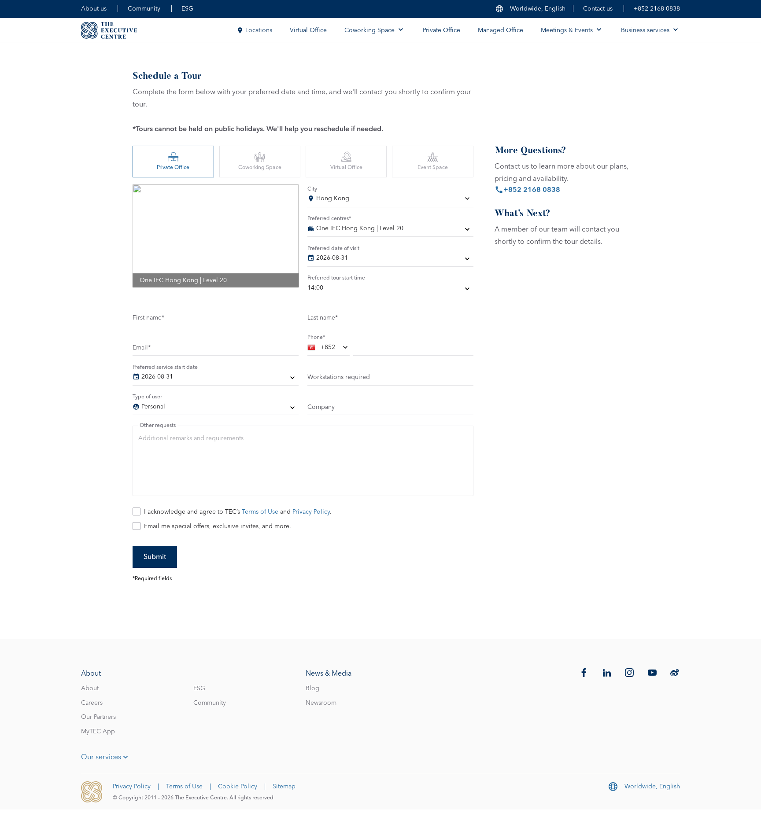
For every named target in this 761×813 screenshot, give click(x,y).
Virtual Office (308, 30)
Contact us (598, 9)
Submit (155, 557)
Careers (92, 703)
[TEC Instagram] (629, 672)
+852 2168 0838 (657, 9)
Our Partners (98, 717)
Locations (258, 30)
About (90, 688)
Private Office (441, 30)
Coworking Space (259, 168)
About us (94, 9)
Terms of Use (260, 512)
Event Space (432, 168)
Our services (101, 757)
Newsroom (321, 703)
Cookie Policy (237, 786)
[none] (390, 230)
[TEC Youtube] (652, 672)
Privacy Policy (311, 512)
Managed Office (500, 30)
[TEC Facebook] (584, 672)
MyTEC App (98, 731)
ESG (187, 9)
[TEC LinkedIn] (607, 672)
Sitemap (284, 786)
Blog (312, 688)
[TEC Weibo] (674, 672)
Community (144, 9)
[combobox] (390, 200)
